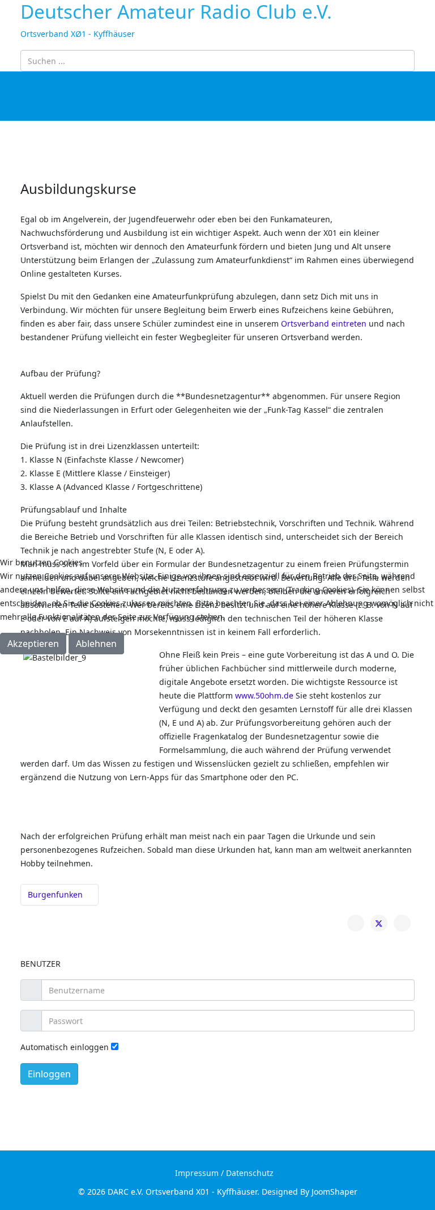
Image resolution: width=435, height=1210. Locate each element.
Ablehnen (96, 643)
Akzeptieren (33, 643)
